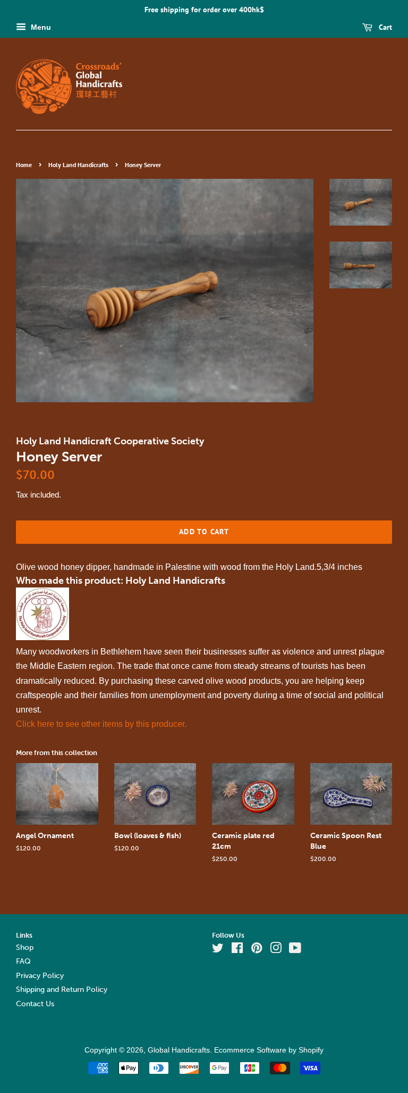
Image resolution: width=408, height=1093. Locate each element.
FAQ (23, 961)
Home (24, 165)
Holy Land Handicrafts (78, 165)
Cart (384, 27)
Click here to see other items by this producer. (101, 723)
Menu (40, 27)
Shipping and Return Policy (61, 989)
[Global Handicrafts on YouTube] (295, 950)
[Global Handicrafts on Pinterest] (256, 950)
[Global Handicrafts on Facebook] (237, 950)
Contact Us (35, 1003)
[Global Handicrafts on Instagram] (276, 950)
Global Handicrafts (179, 1050)
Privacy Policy (40, 975)
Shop (24, 947)
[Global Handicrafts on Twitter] (218, 950)
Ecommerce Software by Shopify (269, 1050)
